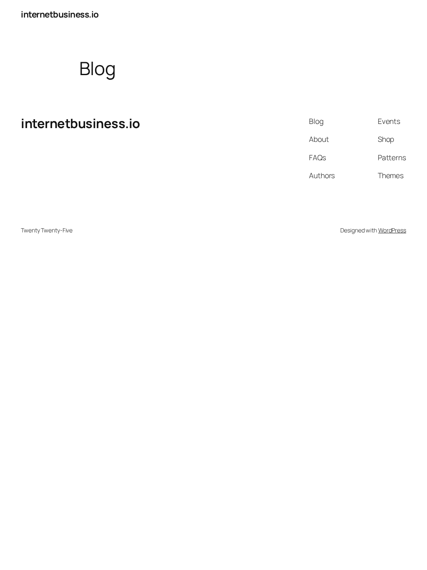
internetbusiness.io (60, 14)
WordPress (392, 230)
